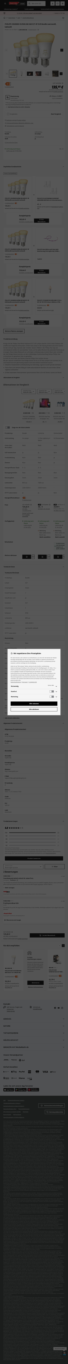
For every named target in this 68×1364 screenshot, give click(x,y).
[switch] (52, 691)
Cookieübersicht (33, 682)
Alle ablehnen (34, 709)
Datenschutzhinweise (16, 682)
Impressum (25, 682)
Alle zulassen (34, 704)
